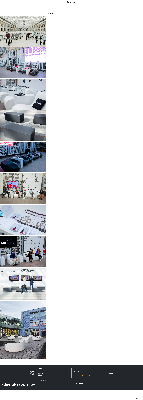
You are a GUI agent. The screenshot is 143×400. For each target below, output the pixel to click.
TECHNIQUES (70, 5)
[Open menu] (56, 6)
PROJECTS (60, 5)
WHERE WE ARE (82, 5)
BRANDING (65, 5)
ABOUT (76, 5)
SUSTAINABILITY (89, 5)
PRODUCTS (53, 5)
